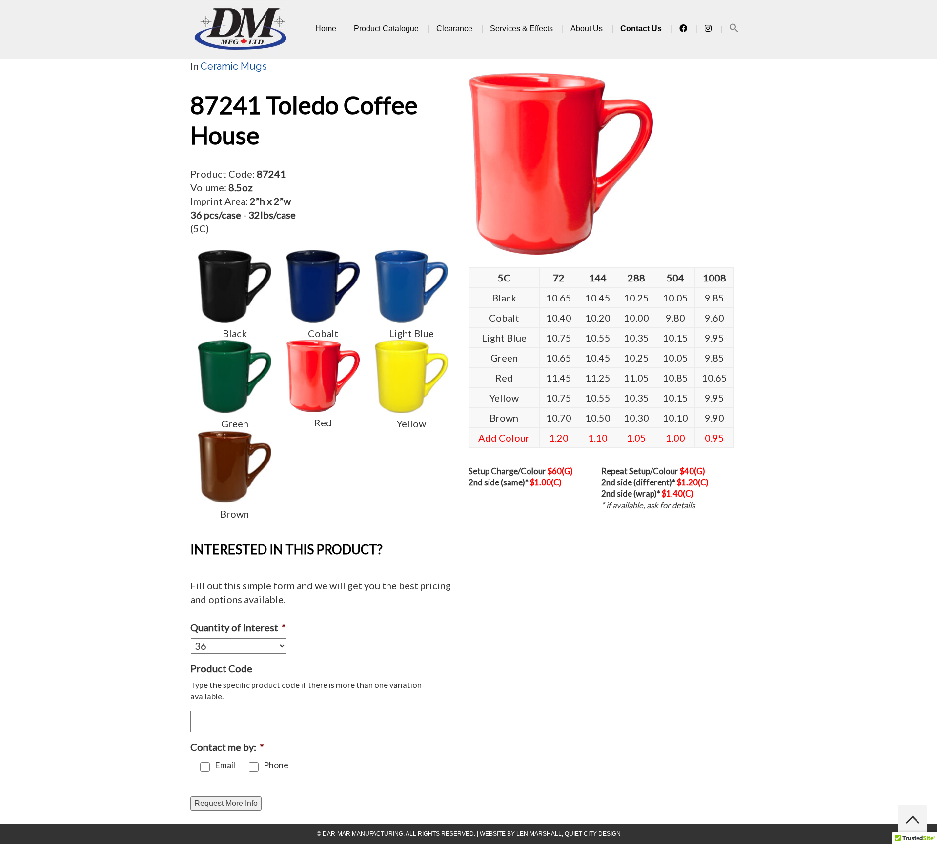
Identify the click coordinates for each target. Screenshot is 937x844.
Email (225, 765)
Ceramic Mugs (234, 66)
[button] (734, 29)
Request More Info (226, 803)
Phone (276, 765)
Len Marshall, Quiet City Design (568, 833)
